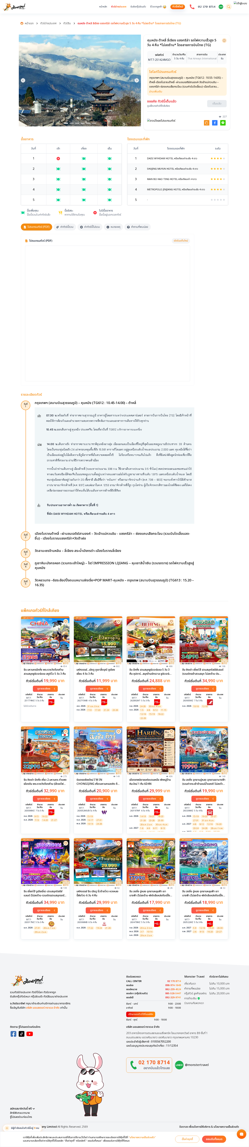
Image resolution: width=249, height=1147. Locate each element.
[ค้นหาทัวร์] (229, 7)
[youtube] (29, 1033)
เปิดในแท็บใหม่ (181, 241)
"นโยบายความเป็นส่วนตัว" (142, 1137)
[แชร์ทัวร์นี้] (206, 123)
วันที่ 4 (26, 565)
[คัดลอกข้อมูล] (224, 40)
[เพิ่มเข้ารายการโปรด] (65, 621)
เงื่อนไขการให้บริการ (199, 1127)
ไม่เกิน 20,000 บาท (219, 993)
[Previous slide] (23, 80)
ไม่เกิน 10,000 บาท (219, 984)
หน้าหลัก (103, 6)
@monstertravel (197, 1065)
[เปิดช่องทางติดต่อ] (241, 1134)
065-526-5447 (173, 993)
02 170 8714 (206, 7)
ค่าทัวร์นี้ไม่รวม (92, 227)
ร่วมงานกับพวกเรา (194, 1003)
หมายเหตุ (115, 227)
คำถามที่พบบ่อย (139, 227)
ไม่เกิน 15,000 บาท (219, 989)
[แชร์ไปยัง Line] (223, 123)
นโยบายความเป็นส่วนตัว (226, 1127)
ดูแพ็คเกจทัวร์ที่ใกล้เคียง (158, 106)
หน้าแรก (29, 23)
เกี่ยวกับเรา (190, 984)
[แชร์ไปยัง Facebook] (215, 123)
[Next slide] (136, 80)
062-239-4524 (173, 989)
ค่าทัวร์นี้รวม (66, 227)
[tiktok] (21, 1033)
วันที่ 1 (26, 405)
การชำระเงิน (190, 998)
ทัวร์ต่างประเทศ (118, 6)
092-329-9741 (173, 997)
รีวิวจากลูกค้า (156, 6)
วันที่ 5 (26, 583)
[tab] (66, 123)
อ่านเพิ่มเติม (155, 92)
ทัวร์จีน (67, 23)
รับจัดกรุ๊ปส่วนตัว (138, 6)
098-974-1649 (173, 985)
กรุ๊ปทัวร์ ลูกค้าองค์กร (195, 993)
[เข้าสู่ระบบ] (240, 6)
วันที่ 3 (26, 553)
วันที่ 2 (26, 536)
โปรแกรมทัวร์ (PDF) (38, 227)
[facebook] (13, 1033)
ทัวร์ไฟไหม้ (177, 6)
